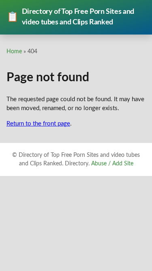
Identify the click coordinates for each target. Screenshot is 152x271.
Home (14, 51)
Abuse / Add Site (112, 164)
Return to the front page (38, 124)
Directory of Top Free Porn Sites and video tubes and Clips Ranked (70, 17)
